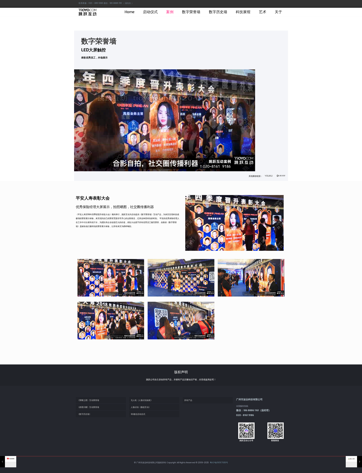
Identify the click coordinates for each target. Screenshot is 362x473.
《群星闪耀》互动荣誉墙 (88, 407)
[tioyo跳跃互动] (87, 12)
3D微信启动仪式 (138, 414)
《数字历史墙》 (84, 414)
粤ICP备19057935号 (218, 462)
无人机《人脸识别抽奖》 (142, 400)
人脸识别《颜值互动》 (141, 407)
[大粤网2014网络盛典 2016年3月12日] (354, 461)
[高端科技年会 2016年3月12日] (8, 461)
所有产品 (188, 400)
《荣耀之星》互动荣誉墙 (88, 400)
